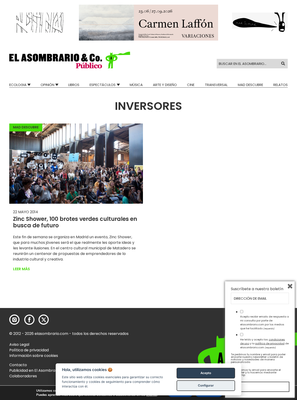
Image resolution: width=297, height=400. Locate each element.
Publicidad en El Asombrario (34, 370)
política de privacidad (269, 343)
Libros (73, 84)
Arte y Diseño (165, 84)
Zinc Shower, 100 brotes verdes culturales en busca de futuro (75, 222)
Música (136, 84)
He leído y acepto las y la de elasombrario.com (264, 343)
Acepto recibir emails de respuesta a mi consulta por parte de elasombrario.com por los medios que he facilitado (264, 322)
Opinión (47, 84)
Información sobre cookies (33, 355)
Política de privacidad (29, 350)
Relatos (280, 84)
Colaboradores (23, 376)
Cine (190, 84)
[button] (69, 60)
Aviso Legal (19, 344)
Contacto (18, 365)
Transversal (216, 84)
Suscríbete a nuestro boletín (257, 289)
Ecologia (17, 84)
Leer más (21, 269)
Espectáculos (103, 84)
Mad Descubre (250, 84)
